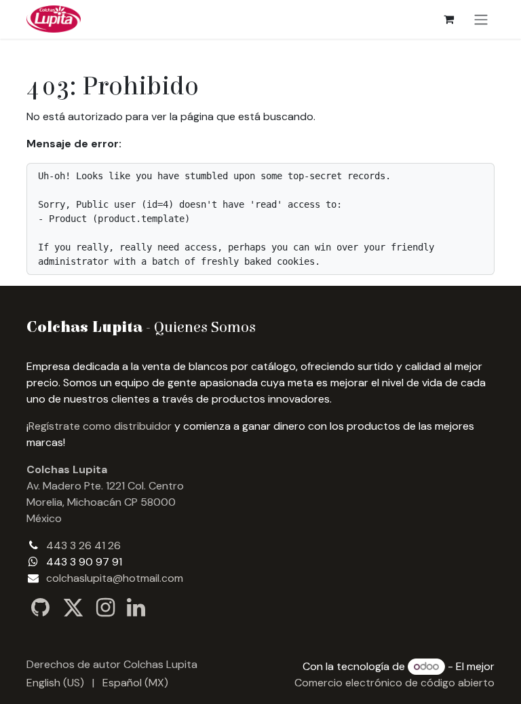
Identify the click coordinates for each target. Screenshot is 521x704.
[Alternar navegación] (481, 19)
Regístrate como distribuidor (100, 426)
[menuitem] (55, 683)
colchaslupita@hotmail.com (114, 578)
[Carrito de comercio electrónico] (448, 19)
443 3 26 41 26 (83, 545)
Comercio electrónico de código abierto (394, 682)
